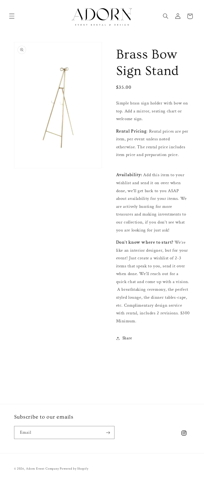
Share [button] (127, 338)
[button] (12, 16)
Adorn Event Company (42, 469)
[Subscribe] (108, 432)
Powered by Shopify (74, 469)
